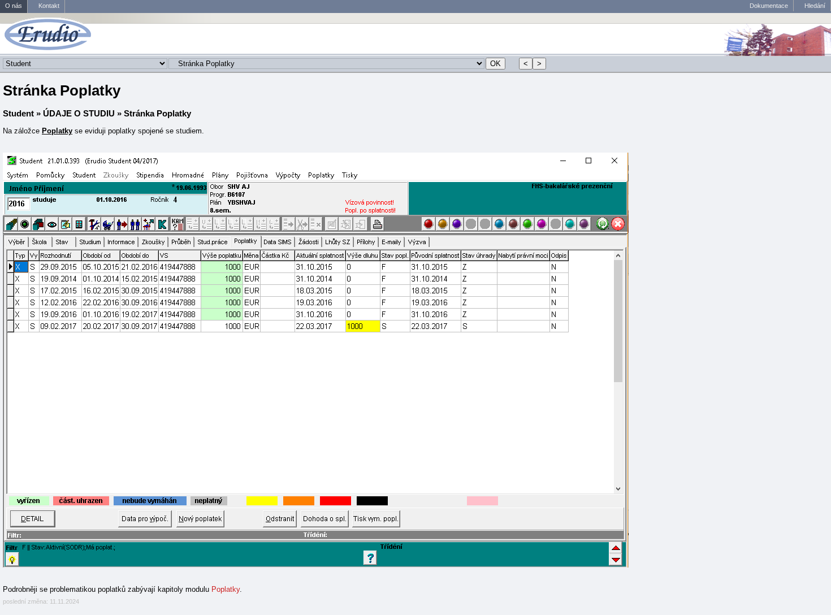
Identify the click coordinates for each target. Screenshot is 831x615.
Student (18, 113)
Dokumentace (769, 5)
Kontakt (48, 5)
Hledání (814, 5)
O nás (13, 5)
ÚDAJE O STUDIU (79, 113)
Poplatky (225, 589)
